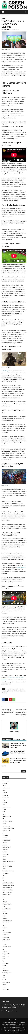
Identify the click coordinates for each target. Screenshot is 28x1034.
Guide (4, 859)
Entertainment (6, 840)
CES (3, 819)
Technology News (7, 973)
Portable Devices (6, 932)
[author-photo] (14, 729)
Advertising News (7, 781)
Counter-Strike (15, 689)
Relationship (5, 937)
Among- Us (8, 689)
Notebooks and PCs (7, 920)
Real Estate (5, 935)
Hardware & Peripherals (8, 861)
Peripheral (5, 928)
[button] (2, 12)
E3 (3, 833)
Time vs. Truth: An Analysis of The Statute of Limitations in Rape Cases (8, 712)
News (3, 916)
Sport (3, 958)
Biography (5, 795)
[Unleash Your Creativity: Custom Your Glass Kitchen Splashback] (5, 745)
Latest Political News (7, 890)
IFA (3, 878)
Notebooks (5, 918)
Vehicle (4, 984)
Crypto (4, 823)
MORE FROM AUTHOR (19, 739)
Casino (4, 809)
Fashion (4, 842)
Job (3, 880)
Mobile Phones (6, 909)
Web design (5, 989)
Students (4, 692)
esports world (21, 567)
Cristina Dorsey (6, 29)
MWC (3, 911)
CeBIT (3, 814)
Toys (3, 977)
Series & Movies (6, 946)
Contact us (11, 1019)
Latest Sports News (7, 892)
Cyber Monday (6, 826)
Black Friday (5, 797)
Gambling (5, 849)
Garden (4, 856)
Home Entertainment (7, 871)
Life (3, 899)
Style (3, 961)
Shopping (4, 951)
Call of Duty (5, 371)
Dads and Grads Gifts (8, 828)
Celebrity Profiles (6, 816)
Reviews (4, 942)
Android (4, 783)
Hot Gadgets (5, 873)
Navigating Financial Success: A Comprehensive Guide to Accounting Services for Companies (20, 713)
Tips (3, 975)
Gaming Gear (5, 854)
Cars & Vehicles (6, 807)
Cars (3, 804)
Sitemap (17, 1019)
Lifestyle (4, 901)
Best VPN (4, 793)
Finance (4, 845)
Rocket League (22, 690)
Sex (3, 949)
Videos (4, 987)
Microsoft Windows (7, 904)
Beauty (4, 790)
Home (3, 16)
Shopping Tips (6, 954)
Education (5, 835)
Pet (3, 930)
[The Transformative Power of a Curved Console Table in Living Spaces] (5, 760)
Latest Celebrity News (8, 885)
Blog (3, 800)
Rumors (4, 944)
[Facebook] (3, 699)
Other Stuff (5, 923)
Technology (5, 970)
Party (3, 925)
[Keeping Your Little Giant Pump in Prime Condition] (5, 753)
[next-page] (5, 766)
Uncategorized (6, 982)
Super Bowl (5, 963)
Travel (4, 980)
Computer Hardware (7, 821)
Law (3, 897)
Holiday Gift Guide (7, 866)
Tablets (4, 965)
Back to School (6, 788)
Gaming (21, 689)
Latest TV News (6, 894)
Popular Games (15, 690)
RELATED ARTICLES (7, 739)
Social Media (5, 956)
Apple (4, 785)
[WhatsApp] (13, 699)
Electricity (5, 838)
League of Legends (6, 690)
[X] (6, 699)
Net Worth (5, 913)
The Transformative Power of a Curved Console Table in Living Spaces (18, 760)
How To (4, 875)
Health (4, 864)
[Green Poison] (14, 5)
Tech (3, 968)
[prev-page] (3, 766)
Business (4, 802)
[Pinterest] (10, 699)
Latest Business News (8, 883)
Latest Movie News (7, 887)
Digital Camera (6, 830)
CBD (3, 811)
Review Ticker (6, 939)
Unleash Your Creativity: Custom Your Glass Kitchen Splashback (18, 745)
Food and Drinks (6, 847)
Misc (3, 906)
